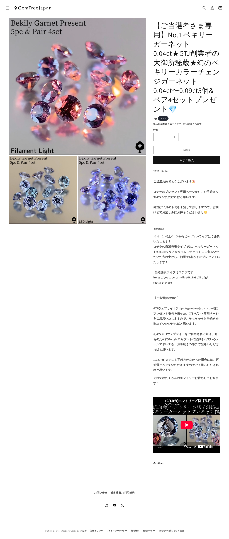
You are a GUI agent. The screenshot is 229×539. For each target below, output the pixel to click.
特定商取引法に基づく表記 (171, 530)
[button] (7, 8)
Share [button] (160, 463)
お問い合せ (100, 492)
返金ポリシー (96, 530)
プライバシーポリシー (116, 530)
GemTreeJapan (60, 531)
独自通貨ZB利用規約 (123, 492)
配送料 (161, 123)
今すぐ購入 (187, 160)
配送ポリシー (149, 530)
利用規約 (135, 530)
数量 (155, 130)
